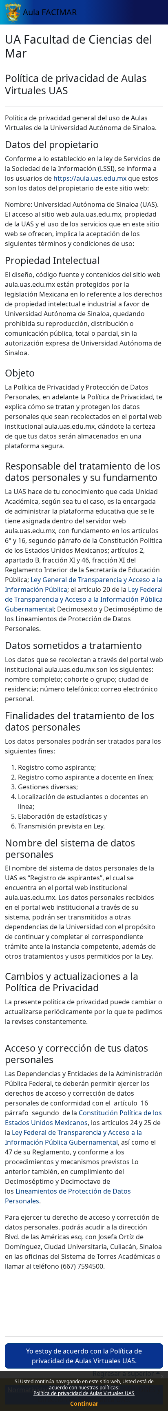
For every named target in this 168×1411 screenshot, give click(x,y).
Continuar (84, 1403)
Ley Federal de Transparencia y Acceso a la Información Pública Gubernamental (84, 599)
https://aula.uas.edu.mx (89, 178)
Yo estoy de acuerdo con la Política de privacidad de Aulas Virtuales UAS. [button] (84, 1356)
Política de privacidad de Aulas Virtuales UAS (84, 1393)
